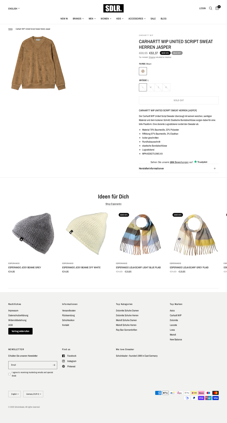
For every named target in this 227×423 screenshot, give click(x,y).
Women (105, 18)
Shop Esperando (113, 203)
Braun (143, 71)
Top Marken (176, 304)
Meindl (173, 334)
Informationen (70, 304)
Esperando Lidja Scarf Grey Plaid (189, 267)
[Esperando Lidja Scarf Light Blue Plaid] (140, 234)
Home (10, 29)
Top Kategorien (124, 304)
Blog (164, 18)
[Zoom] (61, 41)
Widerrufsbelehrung (17, 320)
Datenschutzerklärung (18, 315)
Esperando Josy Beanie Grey (24, 267)
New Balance (176, 339)
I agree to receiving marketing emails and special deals (32, 374)
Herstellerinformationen (151, 168)
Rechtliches (14, 304)
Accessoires (135, 18)
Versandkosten (69, 310)
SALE (153, 18)
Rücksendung (68, 315)
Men (91, 18)
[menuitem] (64, 18)
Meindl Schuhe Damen (126, 320)
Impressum (13, 310)
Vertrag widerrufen (20, 331)
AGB (10, 325)
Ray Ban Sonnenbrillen (126, 330)
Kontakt (65, 325)
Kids (118, 18)
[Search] (210, 8)
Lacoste (173, 325)
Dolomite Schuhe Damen (127, 310)
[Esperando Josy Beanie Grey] (32, 234)
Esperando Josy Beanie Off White (81, 267)
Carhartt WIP (175, 315)
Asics (172, 310)
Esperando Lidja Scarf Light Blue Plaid (138, 267)
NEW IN (64, 18)
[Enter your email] (54, 365)
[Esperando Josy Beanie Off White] (86, 234)
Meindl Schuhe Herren (126, 325)
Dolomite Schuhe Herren (127, 315)
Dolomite (174, 320)
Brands (77, 18)
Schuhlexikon (68, 320)
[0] (216, 8)
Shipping (152, 57)
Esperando (14, 263)
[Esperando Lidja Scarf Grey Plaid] (194, 234)
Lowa (172, 330)
